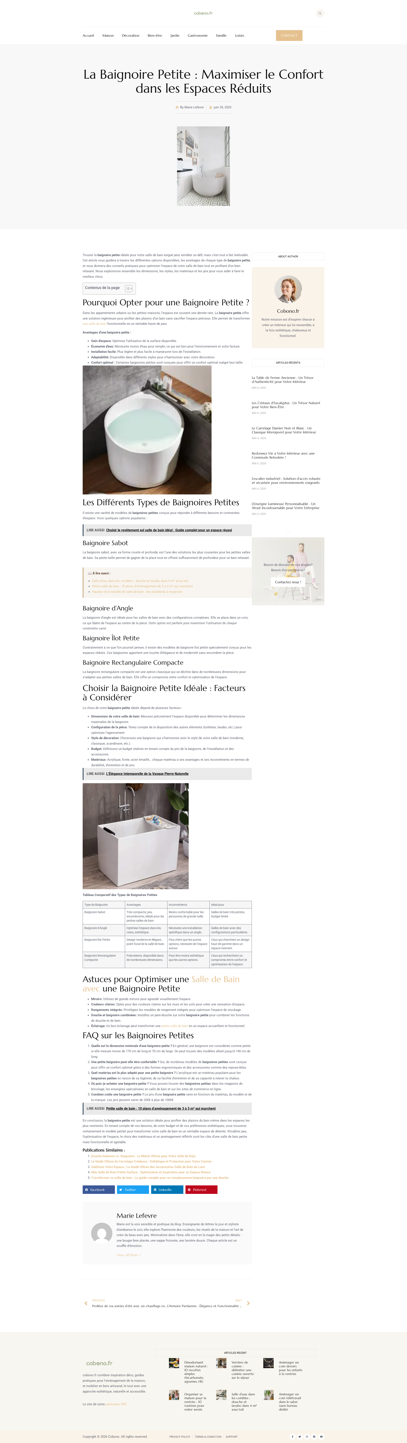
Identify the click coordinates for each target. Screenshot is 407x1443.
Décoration (130, 35)
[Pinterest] (314, 1437)
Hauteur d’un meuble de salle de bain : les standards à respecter (137, 592)
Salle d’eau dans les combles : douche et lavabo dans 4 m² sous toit (140, 581)
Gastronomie (198, 35)
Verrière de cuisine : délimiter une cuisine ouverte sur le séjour (243, 1370)
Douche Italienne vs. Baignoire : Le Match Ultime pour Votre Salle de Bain (143, 1156)
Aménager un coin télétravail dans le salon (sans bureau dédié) (290, 1401)
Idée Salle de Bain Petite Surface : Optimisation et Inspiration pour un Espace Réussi (151, 1172)
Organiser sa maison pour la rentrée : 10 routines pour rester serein (195, 1401)
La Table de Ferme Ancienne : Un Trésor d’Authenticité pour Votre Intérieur (283, 379)
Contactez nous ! (288, 582)
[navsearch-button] (320, 13)
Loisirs (239, 35)
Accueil (88, 35)
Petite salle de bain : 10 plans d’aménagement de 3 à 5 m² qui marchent (142, 586)
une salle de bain (94, 324)
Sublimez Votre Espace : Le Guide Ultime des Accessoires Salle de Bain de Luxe (148, 1167)
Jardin (175, 35)
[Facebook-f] (293, 1437)
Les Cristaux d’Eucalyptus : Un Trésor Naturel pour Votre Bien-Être (286, 405)
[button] (99, 1189)
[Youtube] (321, 1437)
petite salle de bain (174, 1026)
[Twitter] (300, 1437)
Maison (108, 35)
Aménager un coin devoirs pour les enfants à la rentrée (290, 1368)
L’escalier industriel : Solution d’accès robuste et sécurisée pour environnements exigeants (286, 480)
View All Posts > (129, 1255)
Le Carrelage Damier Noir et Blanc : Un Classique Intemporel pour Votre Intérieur (284, 430)
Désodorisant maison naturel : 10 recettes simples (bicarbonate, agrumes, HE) (196, 1371)
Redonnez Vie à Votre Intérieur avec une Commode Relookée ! (283, 455)
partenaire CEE (116, 1404)
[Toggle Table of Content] (126, 288)
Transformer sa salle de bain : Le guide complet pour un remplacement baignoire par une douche (160, 1178)
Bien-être (155, 35)
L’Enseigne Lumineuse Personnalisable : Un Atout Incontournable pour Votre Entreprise (285, 506)
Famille (221, 35)
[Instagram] (307, 1437)
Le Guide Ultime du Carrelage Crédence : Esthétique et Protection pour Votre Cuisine (151, 1161)
